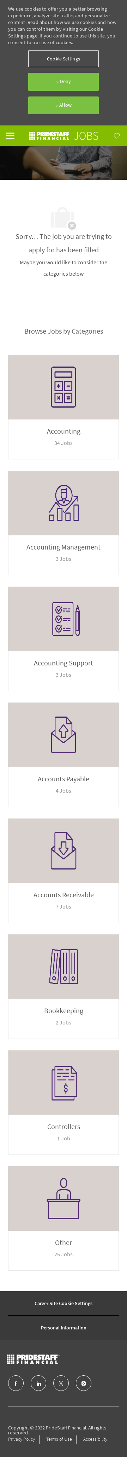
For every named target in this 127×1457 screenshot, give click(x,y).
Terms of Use (59, 1439)
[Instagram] (83, 1383)
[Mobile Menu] (10, 135)
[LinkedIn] (38, 1383)
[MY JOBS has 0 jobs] (110, 136)
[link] (63, 136)
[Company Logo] (47, 1359)
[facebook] (16, 1383)
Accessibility (95, 1439)
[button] (63, 58)
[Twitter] (61, 1383)
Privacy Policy (21, 1439)
